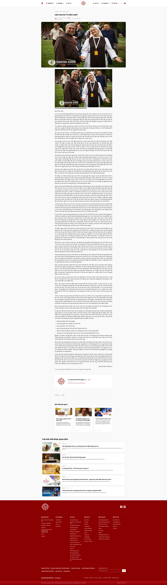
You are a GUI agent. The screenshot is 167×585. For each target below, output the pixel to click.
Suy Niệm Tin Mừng (88, 541)
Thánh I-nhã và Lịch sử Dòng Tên (47, 520)
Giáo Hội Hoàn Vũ (116, 522)
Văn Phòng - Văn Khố (74, 557)
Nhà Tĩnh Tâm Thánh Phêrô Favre (75, 523)
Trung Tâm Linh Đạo (74, 520)
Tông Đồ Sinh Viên (73, 538)
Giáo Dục (72, 548)
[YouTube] (124, 507)
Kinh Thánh (86, 520)
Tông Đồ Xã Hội (73, 533)
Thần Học (86, 522)
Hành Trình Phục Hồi (103, 524)
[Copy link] (63, 395)
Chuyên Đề (86, 534)
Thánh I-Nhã (58, 520)
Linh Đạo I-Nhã (59, 522)
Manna (100, 528)
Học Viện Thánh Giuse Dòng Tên (75, 560)
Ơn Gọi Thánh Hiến (88, 528)
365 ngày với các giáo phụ (104, 537)
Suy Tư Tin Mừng (87, 539)
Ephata (100, 532)
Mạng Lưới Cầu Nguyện (75, 531)
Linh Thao (57, 524)
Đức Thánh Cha (116, 520)
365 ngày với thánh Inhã (104, 534)
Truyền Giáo (86, 526)
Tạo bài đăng (57, 578)
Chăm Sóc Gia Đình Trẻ (74, 542)
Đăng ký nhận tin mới (103, 568)
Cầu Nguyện (86, 537)
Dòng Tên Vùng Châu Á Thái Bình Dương (60, 568)
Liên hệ (42, 534)
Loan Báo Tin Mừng (74, 527)
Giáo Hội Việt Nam (116, 524)
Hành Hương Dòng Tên (74, 550)
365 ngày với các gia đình (104, 539)
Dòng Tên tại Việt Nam (45, 525)
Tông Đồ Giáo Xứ (73, 529)
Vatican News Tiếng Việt (104, 526)
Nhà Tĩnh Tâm (59, 571)
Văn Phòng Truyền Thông (75, 555)
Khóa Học (115, 528)
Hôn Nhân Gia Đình (88, 530)
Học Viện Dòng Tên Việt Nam (88, 568)
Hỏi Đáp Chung (115, 577)
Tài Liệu (95, 577)
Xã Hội (85, 532)
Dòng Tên (43, 536)
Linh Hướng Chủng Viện (75, 525)
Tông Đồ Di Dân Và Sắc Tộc (75, 536)
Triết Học (86, 524)
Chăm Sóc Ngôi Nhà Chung (75, 544)
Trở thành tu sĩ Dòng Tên (46, 523)
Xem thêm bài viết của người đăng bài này (77, 383)
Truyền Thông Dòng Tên (103, 520)
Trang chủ (56, 11)
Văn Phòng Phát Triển (74, 553)
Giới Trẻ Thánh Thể (73, 540)
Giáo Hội (86, 577)
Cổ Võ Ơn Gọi (72, 546)
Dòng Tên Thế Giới (45, 568)
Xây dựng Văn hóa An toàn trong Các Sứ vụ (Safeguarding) (46, 531)
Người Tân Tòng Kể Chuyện (104, 522)
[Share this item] (71, 430)
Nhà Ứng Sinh (67, 571)
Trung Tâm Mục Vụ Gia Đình (47, 571)
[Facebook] (121, 507)
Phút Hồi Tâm (58, 526)
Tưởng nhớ (43, 527)
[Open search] (121, 3)
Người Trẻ (100, 577)
